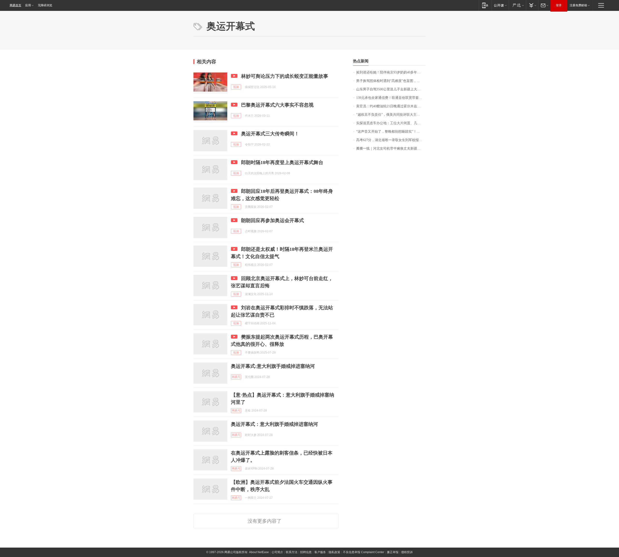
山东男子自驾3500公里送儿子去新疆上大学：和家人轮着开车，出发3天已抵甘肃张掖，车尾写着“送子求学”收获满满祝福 (391, 89)
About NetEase (259, 552)
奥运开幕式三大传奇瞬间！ (270, 133)
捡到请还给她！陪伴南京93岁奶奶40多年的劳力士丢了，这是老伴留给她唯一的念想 (391, 72)
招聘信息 (306, 552)
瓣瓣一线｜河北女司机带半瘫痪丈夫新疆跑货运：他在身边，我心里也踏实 (391, 148)
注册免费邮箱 (578, 5)
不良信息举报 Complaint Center (363, 552)
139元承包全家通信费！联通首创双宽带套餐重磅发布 (391, 98)
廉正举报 (392, 552)
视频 (236, 87)
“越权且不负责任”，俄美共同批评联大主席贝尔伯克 (391, 114)
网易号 (236, 377)
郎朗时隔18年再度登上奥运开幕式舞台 (282, 162)
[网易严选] (517, 5)
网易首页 (15, 5)
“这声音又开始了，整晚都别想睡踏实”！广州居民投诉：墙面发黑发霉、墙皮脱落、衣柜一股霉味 (391, 131)
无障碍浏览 (45, 5)
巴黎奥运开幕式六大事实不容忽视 (277, 105)
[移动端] (485, 5)
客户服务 (320, 552)
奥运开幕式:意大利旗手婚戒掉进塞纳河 (273, 366)
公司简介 (277, 552)
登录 (559, 5)
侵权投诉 (407, 552)
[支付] (532, 5)
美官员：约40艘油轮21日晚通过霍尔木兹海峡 (390, 106)
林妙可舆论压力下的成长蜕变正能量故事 (284, 76)
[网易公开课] (500, 5)
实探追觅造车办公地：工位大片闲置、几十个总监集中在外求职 (391, 123)
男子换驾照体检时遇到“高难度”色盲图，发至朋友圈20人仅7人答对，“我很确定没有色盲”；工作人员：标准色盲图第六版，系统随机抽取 (391, 81)
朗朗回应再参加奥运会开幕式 (272, 220)
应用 (28, 5)
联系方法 (291, 552)
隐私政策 (334, 552)
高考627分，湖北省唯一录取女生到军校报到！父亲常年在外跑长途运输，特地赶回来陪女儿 (391, 140)
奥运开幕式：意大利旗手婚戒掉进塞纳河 (274, 424)
